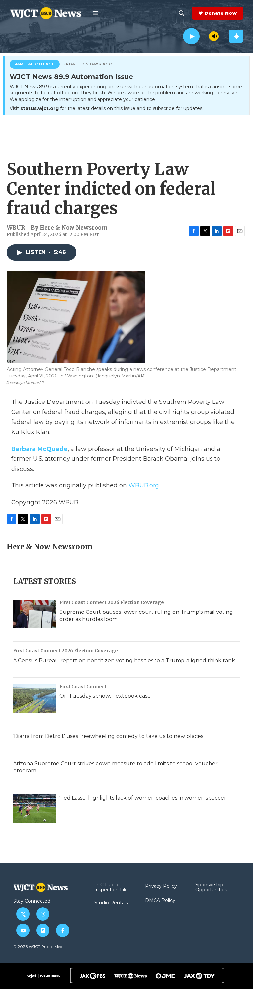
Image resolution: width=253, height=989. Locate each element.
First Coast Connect (83, 687)
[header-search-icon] (181, 13)
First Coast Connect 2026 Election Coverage (111, 602)
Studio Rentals (111, 903)
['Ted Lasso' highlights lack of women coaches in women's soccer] (34, 808)
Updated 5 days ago (87, 64)
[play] (191, 36)
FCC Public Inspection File (111, 887)
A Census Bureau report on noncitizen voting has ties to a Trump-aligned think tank (124, 660)
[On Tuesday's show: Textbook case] (34, 698)
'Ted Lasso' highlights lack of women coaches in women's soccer (142, 798)
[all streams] (236, 36)
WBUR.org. (144, 485)
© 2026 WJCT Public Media (39, 946)
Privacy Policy (161, 886)
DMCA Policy (160, 900)
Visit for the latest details (106, 108)
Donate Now (220, 13)
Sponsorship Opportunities (211, 887)
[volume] (214, 36)
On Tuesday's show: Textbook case (105, 696)
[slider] (204, 36)
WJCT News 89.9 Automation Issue (71, 77)
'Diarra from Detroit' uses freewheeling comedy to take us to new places (108, 736)
